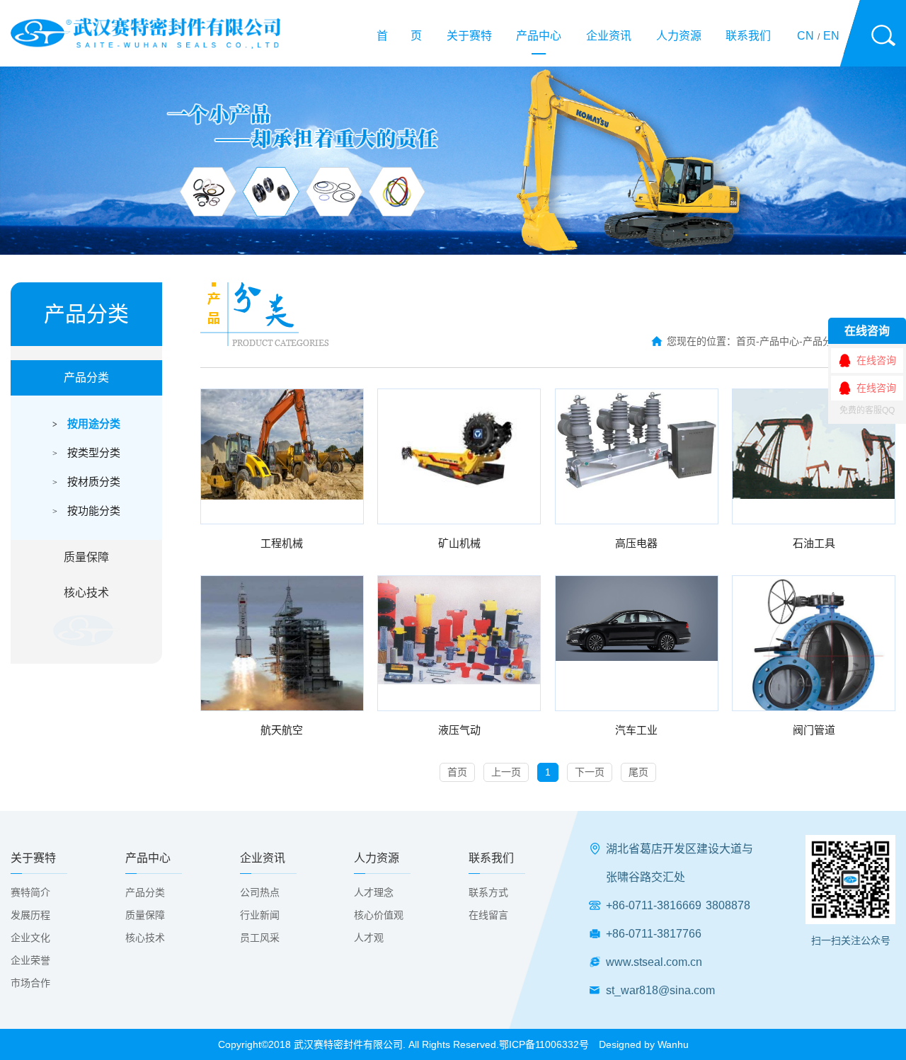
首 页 (399, 36)
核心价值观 (378, 915)
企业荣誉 (30, 960)
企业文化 (30, 937)
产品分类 (86, 377)
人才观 (369, 937)
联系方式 (488, 892)
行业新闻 (260, 915)
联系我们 (748, 36)
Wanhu (673, 1044)
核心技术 (86, 593)
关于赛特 (469, 36)
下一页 (589, 772)
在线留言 (488, 915)
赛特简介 (30, 892)
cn (805, 36)
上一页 (506, 772)
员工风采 (260, 937)
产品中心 (538, 36)
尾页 (638, 772)
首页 (746, 341)
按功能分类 (86, 511)
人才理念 (374, 892)
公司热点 (260, 892)
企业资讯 (608, 36)
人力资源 (678, 36)
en (831, 36)
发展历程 (30, 915)
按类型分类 (86, 453)
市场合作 (30, 983)
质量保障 (86, 557)
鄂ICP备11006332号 (544, 1044)
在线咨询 (876, 360)
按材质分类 (86, 482)
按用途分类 (86, 423)
